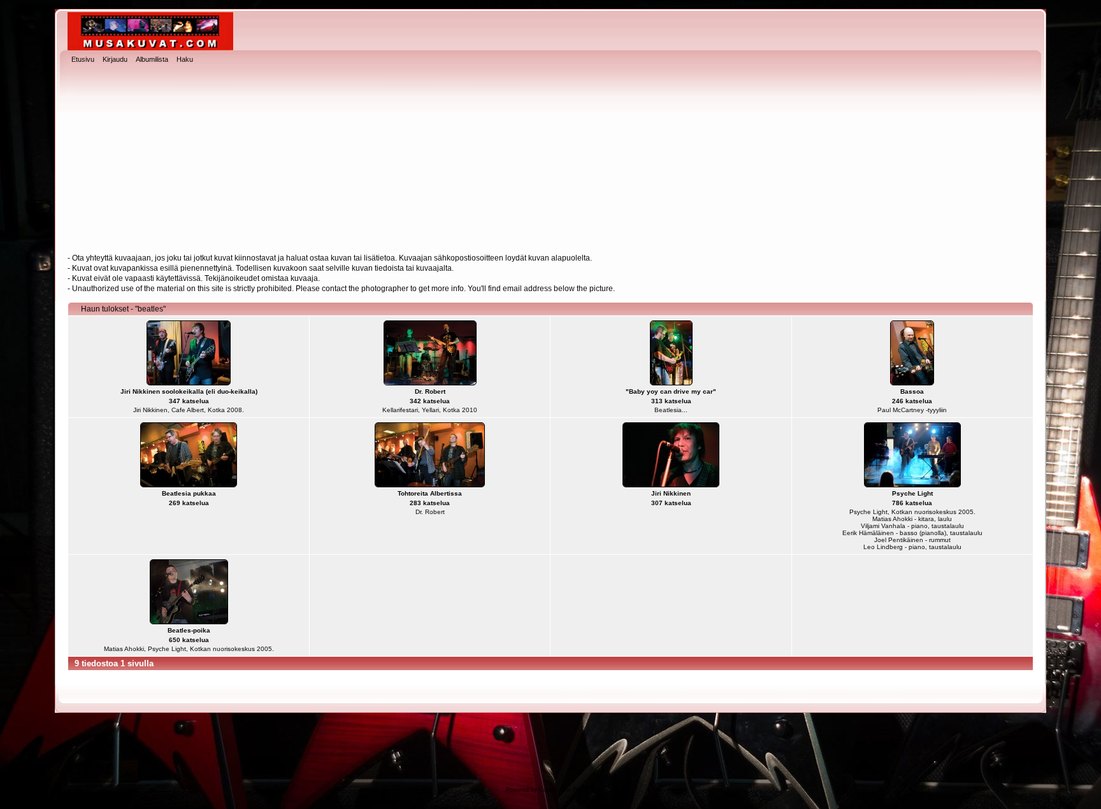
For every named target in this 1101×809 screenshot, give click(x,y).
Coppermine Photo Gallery (573, 790)
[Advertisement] (550, 160)
